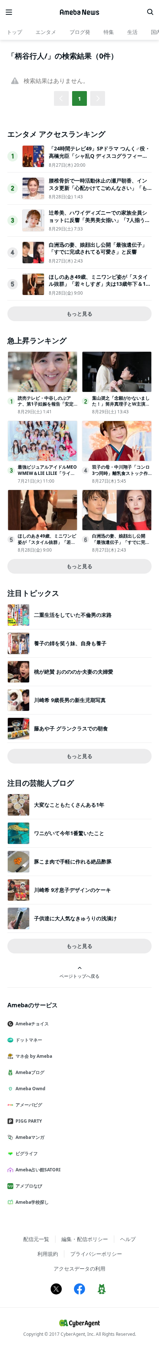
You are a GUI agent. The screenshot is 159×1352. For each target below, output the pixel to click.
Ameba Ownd (30, 1088)
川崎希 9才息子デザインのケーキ (72, 889)
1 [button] (79, 98)
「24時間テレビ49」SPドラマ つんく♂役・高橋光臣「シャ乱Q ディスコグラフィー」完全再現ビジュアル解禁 (99, 155)
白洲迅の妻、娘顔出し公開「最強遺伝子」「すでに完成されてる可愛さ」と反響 (98, 248)
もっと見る (79, 313)
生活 (132, 31)
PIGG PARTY (29, 1121)
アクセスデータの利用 (79, 1268)
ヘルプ (128, 1238)
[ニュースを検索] (150, 12)
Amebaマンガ (30, 1137)
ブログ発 (80, 31)
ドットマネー (29, 1040)
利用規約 (47, 1253)
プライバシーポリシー (96, 1253)
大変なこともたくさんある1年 (69, 804)
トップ (14, 31)
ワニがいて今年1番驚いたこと (69, 833)
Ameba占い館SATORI (38, 1170)
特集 (109, 31)
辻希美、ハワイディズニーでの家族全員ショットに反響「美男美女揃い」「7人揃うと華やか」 (99, 219)
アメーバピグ (29, 1105)
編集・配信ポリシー (84, 1238)
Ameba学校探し (32, 1202)
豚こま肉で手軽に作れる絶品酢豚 (73, 861)
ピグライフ (27, 1153)
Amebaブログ (30, 1072)
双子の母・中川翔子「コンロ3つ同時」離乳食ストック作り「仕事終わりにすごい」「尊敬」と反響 (121, 476)
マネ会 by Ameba (34, 1056)
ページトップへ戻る (79, 976)
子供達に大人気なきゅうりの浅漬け (75, 918)
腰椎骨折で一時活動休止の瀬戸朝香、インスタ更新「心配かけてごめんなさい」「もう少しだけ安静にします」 (98, 187)
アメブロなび (29, 1186)
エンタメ (45, 31)
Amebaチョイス (32, 1024)
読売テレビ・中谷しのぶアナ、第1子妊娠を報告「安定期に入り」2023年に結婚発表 (47, 404)
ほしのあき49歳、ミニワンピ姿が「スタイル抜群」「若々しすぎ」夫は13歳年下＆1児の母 (100, 284)
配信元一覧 (36, 1238)
